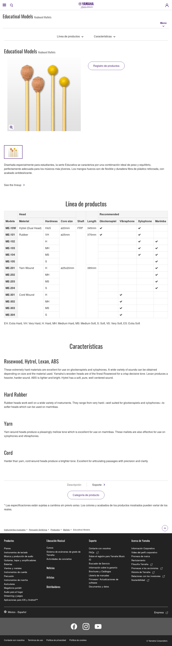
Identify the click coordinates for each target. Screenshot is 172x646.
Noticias (51, 568)
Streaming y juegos (13, 595)
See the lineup (12, 185)
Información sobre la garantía (103, 567)
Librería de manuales (99, 575)
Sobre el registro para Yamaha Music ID (107, 558)
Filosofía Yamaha (139, 564)
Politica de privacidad (56, 640)
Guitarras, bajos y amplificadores (20, 560)
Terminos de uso (35, 640)
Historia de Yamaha (140, 572)
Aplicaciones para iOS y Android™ (21, 599)
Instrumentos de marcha (16, 580)
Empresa (159, 612)
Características (103, 36)
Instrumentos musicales (15, 529)
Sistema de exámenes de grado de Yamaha (63, 553)
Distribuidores (53, 587)
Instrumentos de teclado (16, 552)
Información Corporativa (143, 548)
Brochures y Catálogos (100, 571)
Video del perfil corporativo (144, 552)
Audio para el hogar (13, 591)
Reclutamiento (138, 560)
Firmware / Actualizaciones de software (103, 581)
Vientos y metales (13, 568)
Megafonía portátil (13, 587)
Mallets (66, 529)
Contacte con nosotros (100, 548)
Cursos (50, 547)
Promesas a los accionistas (144, 568)
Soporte (97, 485)
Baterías (8, 564)
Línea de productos (68, 36)
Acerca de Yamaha (140, 541)
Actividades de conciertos (59, 558)
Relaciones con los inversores (146, 576)
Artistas (50, 577)
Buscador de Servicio (99, 563)
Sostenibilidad (138, 580)
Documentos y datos (99, 586)
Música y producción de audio (18, 556)
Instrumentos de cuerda (15, 572)
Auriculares (9, 584)
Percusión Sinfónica (38, 529)
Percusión (9, 576)
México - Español (17, 612)
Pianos (7, 548)
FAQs (91, 552)
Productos (55, 529)
